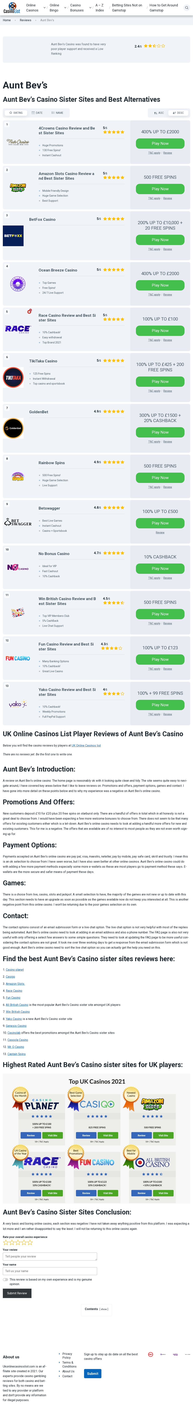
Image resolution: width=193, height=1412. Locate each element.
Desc (180, 112)
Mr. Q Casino (16, 1047)
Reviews (25, 20)
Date (39, 112)
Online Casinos (32, 7)
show (104, 1309)
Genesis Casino (16, 1026)
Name (59, 112)
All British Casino (17, 1005)
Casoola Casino (18, 1040)
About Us (68, 1371)
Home (7, 20)
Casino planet (15, 970)
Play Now (160, 143)
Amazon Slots (15, 984)
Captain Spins (17, 1054)
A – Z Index (100, 7)
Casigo (10, 976)
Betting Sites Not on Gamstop (127, 7)
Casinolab (14, 1033)
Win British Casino (18, 1012)
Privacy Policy (67, 1356)
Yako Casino (14, 1019)
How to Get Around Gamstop (164, 7)
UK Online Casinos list (86, 745)
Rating (18, 112)
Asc (161, 112)
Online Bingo (54, 7)
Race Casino (14, 991)
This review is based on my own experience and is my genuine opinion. (51, 1282)
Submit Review (17, 1293)
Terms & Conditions (69, 1364)
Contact (67, 1376)
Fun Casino (13, 997)
